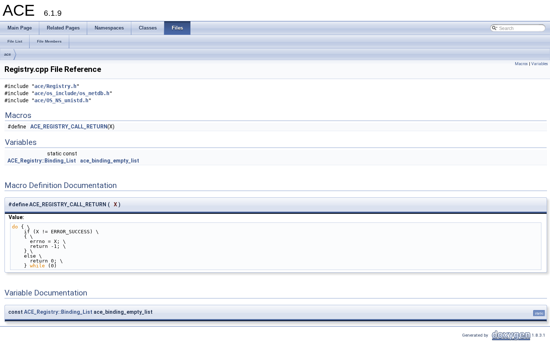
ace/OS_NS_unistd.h (61, 100)
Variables (539, 63)
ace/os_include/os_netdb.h (71, 93)
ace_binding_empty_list (109, 161)
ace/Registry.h (55, 86)
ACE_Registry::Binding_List (41, 161)
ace (7, 54)
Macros (521, 63)
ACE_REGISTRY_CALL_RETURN (68, 127)
